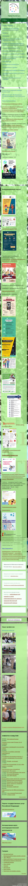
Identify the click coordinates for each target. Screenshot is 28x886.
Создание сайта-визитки (17, 885)
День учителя (7, 864)
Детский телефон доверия (8, 151)
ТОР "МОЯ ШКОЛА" (12, 775)
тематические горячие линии (9, 229)
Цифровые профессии (10, 455)
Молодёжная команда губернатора (12, 860)
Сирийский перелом (9, 862)
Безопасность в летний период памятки (12, 103)
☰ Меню (4, 20)
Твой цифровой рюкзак (12, 739)
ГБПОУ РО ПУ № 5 (14, 16)
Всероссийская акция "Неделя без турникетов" (14, 778)
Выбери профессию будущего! (14, 780)
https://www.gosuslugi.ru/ (8, 809)
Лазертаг (6, 865)
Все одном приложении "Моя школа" (16, 772)
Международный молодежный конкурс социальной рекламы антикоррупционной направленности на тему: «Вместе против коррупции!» (14, 558)
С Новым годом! (11, 794)
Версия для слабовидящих (14, 620)
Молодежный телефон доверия (10, 129)
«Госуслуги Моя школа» (13, 774)
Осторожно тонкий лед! (12, 786)
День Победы (7, 869)
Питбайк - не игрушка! (12, 761)
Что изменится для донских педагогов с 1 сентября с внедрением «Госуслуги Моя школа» (12, 758)
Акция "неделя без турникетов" (14, 783)
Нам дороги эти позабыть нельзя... (12, 871)
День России (7, 867)
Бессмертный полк (8, 854)
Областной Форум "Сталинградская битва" (14, 859)
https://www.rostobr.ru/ (17, 566)
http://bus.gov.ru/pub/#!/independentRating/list (14, 585)
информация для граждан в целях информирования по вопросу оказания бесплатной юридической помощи (13, 599)
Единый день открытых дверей (14, 782)
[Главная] (14, 8)
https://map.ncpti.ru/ (6, 842)
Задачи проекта (6, 510)
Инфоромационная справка (9, 507)
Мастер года (10, 785)
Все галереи (24, 873)
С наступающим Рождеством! (14, 793)
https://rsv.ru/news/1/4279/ (8, 291)
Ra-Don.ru (25, 885)
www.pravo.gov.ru (14, 576)
